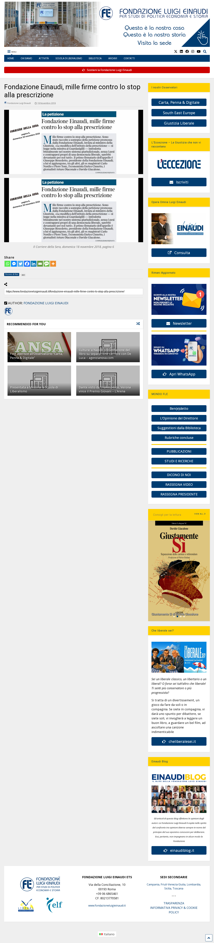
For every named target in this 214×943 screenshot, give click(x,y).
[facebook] (187, 51)
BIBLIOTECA (95, 58)
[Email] (40, 264)
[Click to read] (39, 347)
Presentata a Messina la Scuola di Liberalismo (34, 389)
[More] (53, 264)
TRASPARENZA (174, 903)
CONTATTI (129, 58)
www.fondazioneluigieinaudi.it (107, 905)
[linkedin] (181, 51)
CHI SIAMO (26, 58)
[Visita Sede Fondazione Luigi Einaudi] (107, 45)
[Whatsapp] (7, 264)
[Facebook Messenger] (14, 264)
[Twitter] (20, 264)
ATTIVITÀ (44, 58)
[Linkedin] (33, 264)
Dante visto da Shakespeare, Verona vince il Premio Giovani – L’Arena (105, 389)
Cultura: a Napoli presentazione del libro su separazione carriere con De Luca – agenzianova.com (105, 354)
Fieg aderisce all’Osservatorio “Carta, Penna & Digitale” (36, 356)
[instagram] (192, 51)
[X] (175, 51)
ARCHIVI (112, 58)
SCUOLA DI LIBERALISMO (69, 58)
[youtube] (199, 51)
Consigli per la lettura (167, 514)
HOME (11, 58)
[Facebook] (27, 264)
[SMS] (46, 264)
